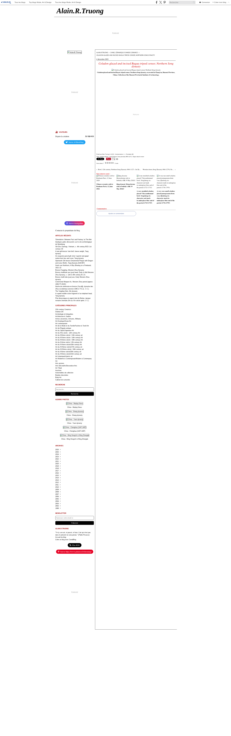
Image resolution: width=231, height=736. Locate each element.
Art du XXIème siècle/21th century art (68, 354)
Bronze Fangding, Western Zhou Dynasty (69, 270)
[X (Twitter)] (160, 2)
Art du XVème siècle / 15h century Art (68, 342)
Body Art (58, 377)
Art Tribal (58, 368)
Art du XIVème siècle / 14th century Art (69, 337)
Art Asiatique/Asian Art (63, 321)
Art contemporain (61, 323)
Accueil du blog (60, 537)
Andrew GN (59, 312)
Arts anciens (59, 363)
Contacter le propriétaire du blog (67, 230)
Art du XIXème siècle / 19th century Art (69, 340)
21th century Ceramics (63, 309)
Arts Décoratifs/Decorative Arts (66, 366)
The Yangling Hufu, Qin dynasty (66, 291)
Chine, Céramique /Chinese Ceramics (124, 52)
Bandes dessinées (61, 375)
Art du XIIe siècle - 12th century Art (67, 333)
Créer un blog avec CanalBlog (65, 539)
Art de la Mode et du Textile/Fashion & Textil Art (72, 326)
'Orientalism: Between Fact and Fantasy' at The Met (73, 239)
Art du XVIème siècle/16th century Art (68, 344)
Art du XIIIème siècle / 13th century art (69, 335)
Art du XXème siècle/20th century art (68, 352)
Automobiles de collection (64, 373)
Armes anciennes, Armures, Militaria (68, 319)
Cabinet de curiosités (62, 380)
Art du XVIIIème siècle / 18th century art (69, 349)
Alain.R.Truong (102, 52)
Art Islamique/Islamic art (63, 356)
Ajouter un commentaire (116, 213)
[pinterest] (164, 2)
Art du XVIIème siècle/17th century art (68, 347)
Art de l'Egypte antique (63, 328)
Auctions (58, 370)
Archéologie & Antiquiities (64, 314)
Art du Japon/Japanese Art (64, 330)
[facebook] (156, 2)
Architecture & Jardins (63, 316)
